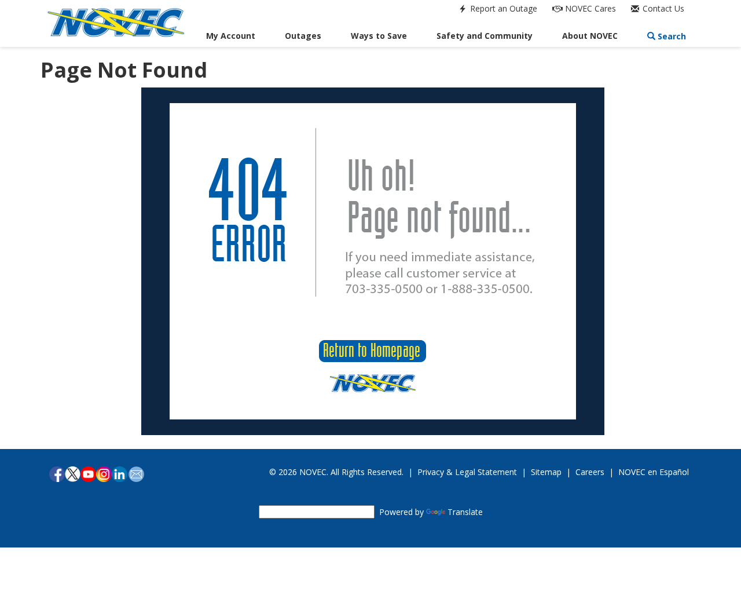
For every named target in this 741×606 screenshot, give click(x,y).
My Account (230, 35)
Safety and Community (484, 35)
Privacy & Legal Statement (467, 471)
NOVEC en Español (653, 471)
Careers (589, 471)
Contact (662, 8)
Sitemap (546, 471)
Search (670, 36)
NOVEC (589, 8)
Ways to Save (379, 35)
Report (502, 8)
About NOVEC (590, 35)
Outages (303, 35)
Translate (465, 511)
